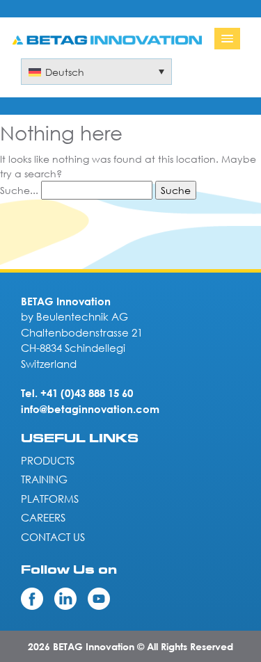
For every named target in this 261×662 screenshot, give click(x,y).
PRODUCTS (47, 460)
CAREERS (43, 517)
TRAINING (44, 479)
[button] (96, 71)
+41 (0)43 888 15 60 (86, 393)
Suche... (19, 190)
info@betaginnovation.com (90, 409)
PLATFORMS (50, 498)
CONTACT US (53, 537)
